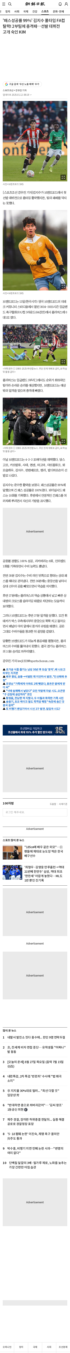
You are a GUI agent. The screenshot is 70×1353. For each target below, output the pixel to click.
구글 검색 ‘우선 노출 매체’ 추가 (24, 84)
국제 (35, 1347)
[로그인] (66, 4)
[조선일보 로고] (35, 4)
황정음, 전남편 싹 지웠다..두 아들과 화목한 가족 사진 (35, 698)
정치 (21, 1347)
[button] (4, 4)
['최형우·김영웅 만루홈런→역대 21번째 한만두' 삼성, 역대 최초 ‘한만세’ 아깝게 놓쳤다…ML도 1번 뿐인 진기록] (12, 872)
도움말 (53, 804)
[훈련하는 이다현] (12, 852)
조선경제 (63, 1347)
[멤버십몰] (35, 730)
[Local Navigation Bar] (4, 4)
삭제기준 (63, 804)
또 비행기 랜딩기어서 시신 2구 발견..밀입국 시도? (33, 708)
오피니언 (7, 1347)
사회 (49, 1347)
